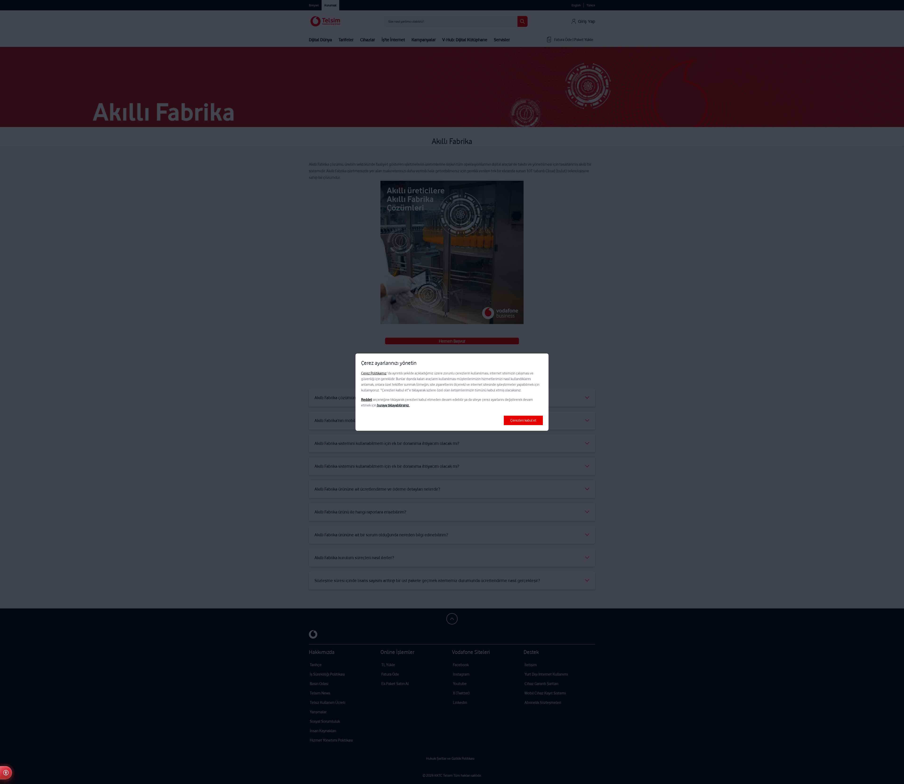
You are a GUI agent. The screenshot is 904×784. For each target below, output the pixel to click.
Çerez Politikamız (374, 373)
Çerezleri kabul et (523, 420)
